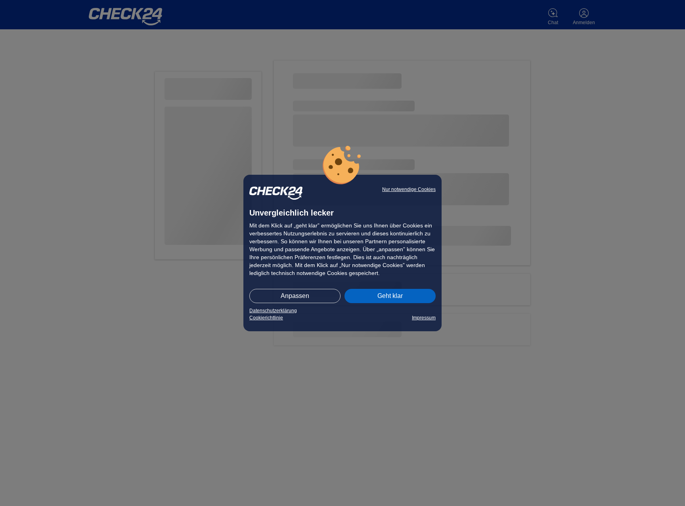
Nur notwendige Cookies (409, 189)
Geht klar (390, 295)
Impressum (424, 318)
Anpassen (295, 295)
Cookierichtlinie (266, 318)
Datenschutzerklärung (273, 310)
